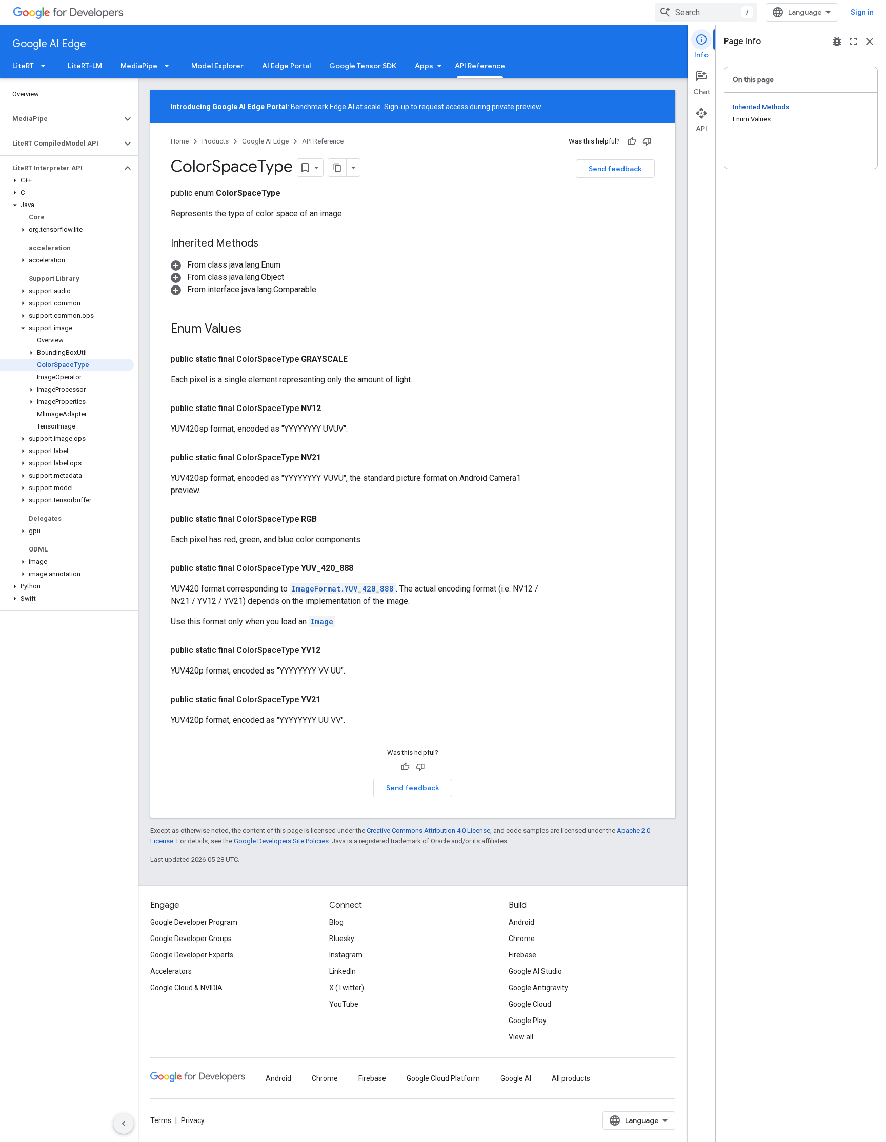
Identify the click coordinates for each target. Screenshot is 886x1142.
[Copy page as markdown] (337, 167)
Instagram (346, 955)
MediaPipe (138, 65)
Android (521, 922)
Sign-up (396, 107)
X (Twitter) (346, 988)
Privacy (193, 1120)
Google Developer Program (193, 922)
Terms (160, 1120)
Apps (424, 65)
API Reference (480, 65)
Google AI (515, 1078)
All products (571, 1078)
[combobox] (706, 12)
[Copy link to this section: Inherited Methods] (268, 244)
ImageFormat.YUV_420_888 (343, 589)
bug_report (837, 41)
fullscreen (853, 41)
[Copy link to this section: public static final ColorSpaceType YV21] (333, 700)
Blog (336, 922)
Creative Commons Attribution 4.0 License (428, 830)
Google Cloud (530, 1004)
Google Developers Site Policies (281, 841)
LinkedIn (342, 971)
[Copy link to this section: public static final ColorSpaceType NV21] (333, 458)
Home (180, 141)
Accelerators (171, 971)
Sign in (862, 12)
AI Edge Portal (286, 65)
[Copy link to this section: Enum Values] (251, 329)
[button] (61, 119)
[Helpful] (631, 141)
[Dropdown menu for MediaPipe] (169, 65)
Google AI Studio (535, 971)
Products (215, 141)
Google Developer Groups (191, 938)
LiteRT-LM (85, 65)
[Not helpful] (647, 141)
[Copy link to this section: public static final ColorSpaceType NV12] (333, 408)
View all (521, 1037)
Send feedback (615, 168)
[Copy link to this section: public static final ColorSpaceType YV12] (333, 650)
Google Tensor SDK (362, 65)
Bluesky (341, 938)
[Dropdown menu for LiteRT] (46, 65)
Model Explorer (217, 65)
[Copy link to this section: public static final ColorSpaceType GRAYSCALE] (360, 359)
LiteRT (23, 65)
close (869, 41)
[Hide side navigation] (123, 1123)
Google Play (528, 1020)
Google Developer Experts (191, 955)
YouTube (343, 1004)
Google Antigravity (538, 988)
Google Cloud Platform (443, 1078)
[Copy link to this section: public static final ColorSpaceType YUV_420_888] (365, 568)
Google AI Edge (49, 43)
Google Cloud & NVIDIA (186, 988)
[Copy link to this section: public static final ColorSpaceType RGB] (329, 519)
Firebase (522, 955)
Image (322, 621)
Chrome (522, 938)
